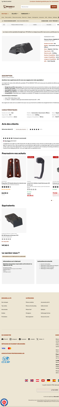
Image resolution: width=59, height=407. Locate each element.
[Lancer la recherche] (54, 6)
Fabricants (24, 13)
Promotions (4, 316)
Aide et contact (7, 1)
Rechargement (35, 17)
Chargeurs (28, 313)
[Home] (3, 25)
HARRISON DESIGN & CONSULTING (9, 233)
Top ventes (4, 306)
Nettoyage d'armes (45, 313)
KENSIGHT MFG (49, 37)
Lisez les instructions (45, 264)
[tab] (14, 256)
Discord (6, 339)
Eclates (3, 313)
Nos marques (5, 302)
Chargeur (29, 17)
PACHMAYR (4, 181)
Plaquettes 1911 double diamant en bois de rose (14, 183)
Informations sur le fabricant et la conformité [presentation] (13, 256)
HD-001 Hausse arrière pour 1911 (10, 235)
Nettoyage (55, 17)
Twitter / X (41, 339)
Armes (3, 17)
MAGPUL (29, 181)
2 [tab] (53, 201)
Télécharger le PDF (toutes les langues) (49, 265)
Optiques (50, 17)
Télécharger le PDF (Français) (47, 267)
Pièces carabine (8, 17)
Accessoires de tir (45, 302)
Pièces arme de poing (16, 17)
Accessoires (41, 17)
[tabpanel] (14, 176)
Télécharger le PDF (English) (47, 268)
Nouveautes (5, 309)
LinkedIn (32, 339)
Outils (46, 17)
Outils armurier (44, 306)
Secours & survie (45, 316)
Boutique (4, 13)
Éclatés (14, 13)
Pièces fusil (24, 17)
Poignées (3, 194)
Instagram (14, 339)
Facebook (23, 339)
